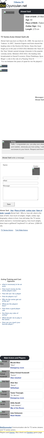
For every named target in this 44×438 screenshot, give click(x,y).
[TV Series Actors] (2, 34)
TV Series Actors (7, 230)
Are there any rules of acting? (10, 314)
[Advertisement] (22, 117)
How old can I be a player (11, 294)
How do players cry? (9, 296)
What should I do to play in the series (12, 318)
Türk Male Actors (21, 230)
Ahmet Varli (26, 12)
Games (12, 432)
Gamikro (30, 432)
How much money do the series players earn (11, 290)
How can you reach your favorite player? (11, 323)
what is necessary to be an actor (12, 285)
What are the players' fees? (10, 305)
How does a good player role (11, 309)
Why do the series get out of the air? (11, 300)
